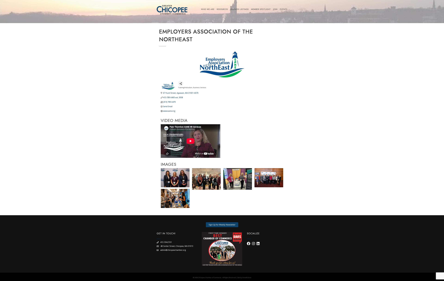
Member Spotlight (261, 9)
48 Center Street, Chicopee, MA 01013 (177, 246)
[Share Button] (180, 83)
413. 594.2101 (166, 242)
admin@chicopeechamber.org (173, 250)
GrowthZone (246, 277)
